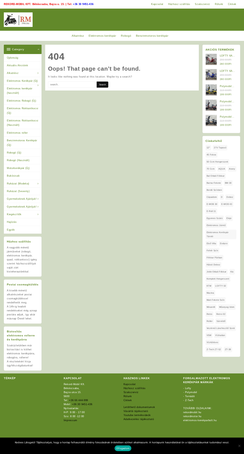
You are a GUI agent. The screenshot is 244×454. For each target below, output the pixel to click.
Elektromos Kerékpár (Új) (22, 80)
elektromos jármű (216, 225)
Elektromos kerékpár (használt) (19, 90)
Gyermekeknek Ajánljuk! (22, 198)
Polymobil (191, 392)
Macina (210, 293)
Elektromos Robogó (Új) (21, 100)
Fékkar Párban (214, 257)
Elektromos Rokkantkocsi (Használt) (22, 122)
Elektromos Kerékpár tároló (218, 234)
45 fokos (212, 154)
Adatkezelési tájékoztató (139, 419)
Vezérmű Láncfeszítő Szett (221, 328)
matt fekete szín (216, 300)
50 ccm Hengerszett (217, 162)
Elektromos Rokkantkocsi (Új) (22, 110)
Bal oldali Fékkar (216, 176)
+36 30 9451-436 (83, 4)
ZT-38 (228, 349)
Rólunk (128, 396)
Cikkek (128, 400)
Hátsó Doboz (213, 264)
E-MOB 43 (226, 204)
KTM (209, 286)
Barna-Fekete (214, 183)
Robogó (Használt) (18, 160)
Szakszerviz (131, 392)
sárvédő (221, 321)
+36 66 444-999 (78, 400)
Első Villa (211, 243)
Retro (210, 314)
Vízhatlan (220, 335)
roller (210, 321)
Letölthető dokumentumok (139, 407)
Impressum (70, 420)
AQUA (221, 169)
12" (208, 147)
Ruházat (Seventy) (18, 191)
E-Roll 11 (211, 211)
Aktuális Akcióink (17, 65)
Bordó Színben (214, 190)
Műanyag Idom (226, 307)
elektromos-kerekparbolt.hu (200, 420)
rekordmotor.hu (192, 416)
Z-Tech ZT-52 (214, 349)
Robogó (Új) (14, 152)
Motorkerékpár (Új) (18, 168)
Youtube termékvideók (137, 415)
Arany (232, 169)
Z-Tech (189, 400)
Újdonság (12, 57)
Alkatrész (12, 73)
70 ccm (211, 169)
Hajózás (12, 222)
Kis (232, 272)
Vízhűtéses (212, 342)
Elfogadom (122, 448)
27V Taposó (220, 147)
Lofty (188, 388)
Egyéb (11, 229)
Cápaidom (212, 197)
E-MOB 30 (212, 204)
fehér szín (212, 250)
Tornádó (190, 396)
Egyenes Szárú (215, 218)
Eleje (229, 218)
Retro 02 (221, 314)
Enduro (223, 243)
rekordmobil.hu (192, 412)
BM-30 (228, 183)
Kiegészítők (14, 214)
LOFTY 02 (220, 286)
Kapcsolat (130, 384)
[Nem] (239, 446)
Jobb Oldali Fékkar (217, 272)
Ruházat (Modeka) (18, 183)
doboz (229, 197)
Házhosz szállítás (135, 388)
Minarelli (211, 307)
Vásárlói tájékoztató (136, 411)
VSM (209, 335)
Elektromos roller (17, 132)
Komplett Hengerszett (218, 279)
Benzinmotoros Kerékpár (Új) (22, 142)
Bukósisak (13, 175)
